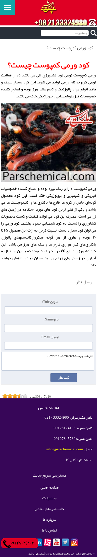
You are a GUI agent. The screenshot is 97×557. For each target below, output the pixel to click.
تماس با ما (49, 530)
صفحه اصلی (49, 487)
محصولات (49, 498)
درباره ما (49, 519)
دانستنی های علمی (49, 509)
